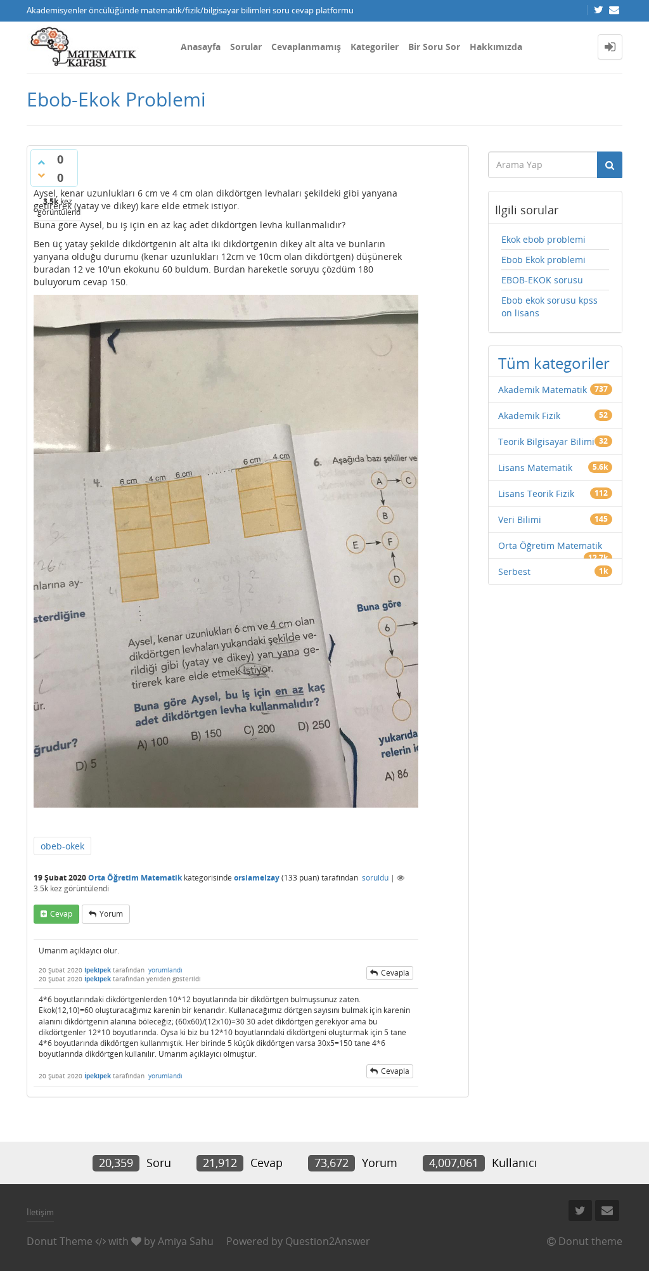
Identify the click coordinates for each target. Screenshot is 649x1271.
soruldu (375, 877)
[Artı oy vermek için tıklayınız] (41, 162)
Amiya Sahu (186, 1241)
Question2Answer (327, 1241)
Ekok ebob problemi (543, 239)
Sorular (246, 47)
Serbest (514, 571)
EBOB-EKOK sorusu (542, 280)
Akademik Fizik (529, 416)
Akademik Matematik (542, 390)
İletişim (40, 1212)
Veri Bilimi (519, 519)
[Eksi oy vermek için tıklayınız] (41, 175)
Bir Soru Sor (434, 47)
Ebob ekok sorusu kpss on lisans (549, 306)
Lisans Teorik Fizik (536, 493)
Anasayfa (201, 47)
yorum (111, 913)
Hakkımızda (496, 47)
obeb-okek (62, 846)
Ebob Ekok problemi (543, 260)
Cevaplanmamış (306, 47)
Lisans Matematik (535, 467)
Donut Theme (60, 1241)
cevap (61, 913)
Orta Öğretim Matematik (135, 877)
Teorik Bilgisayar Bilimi (546, 441)
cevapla (395, 972)
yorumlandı (165, 969)
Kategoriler (374, 47)
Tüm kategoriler (554, 362)
